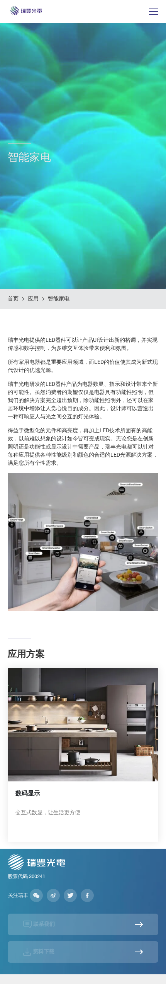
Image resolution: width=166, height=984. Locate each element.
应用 (33, 298)
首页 (13, 298)
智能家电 (58, 298)
